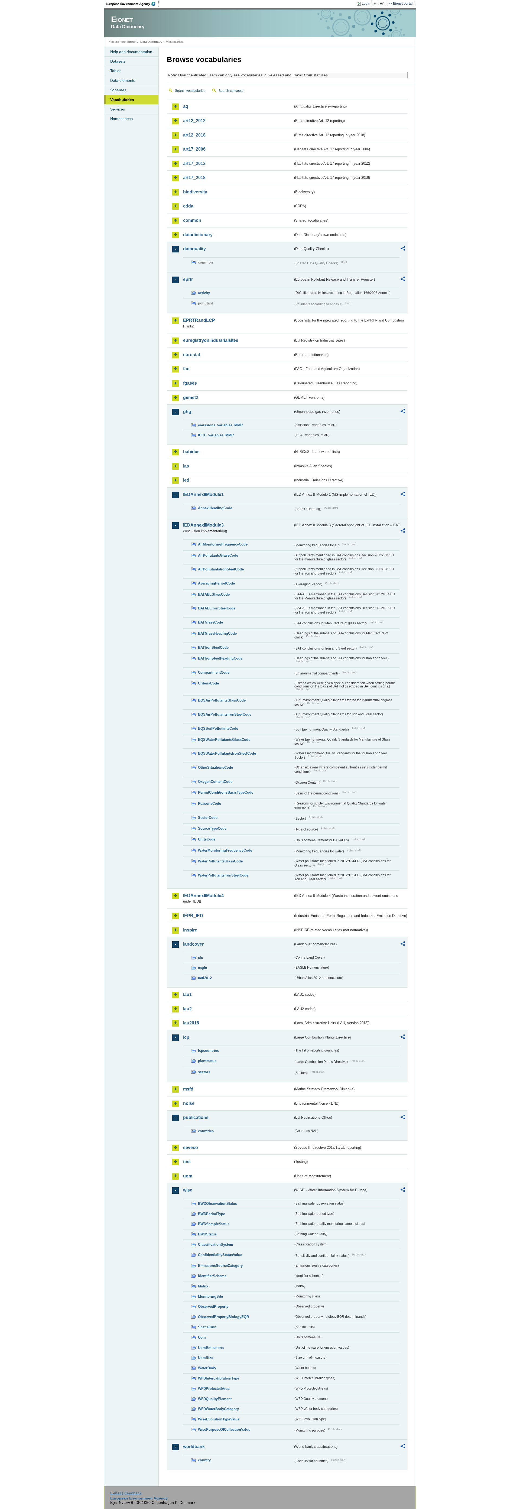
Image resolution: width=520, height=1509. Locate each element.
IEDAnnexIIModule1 (203, 494)
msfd (188, 1089)
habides (191, 451)
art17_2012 (194, 163)
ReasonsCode (209, 803)
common (192, 220)
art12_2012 (194, 120)
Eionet (131, 41)
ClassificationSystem (215, 1244)
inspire (190, 930)
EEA (132, 4)
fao (186, 368)
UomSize (205, 1358)
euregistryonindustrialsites (210, 340)
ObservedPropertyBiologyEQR (223, 1317)
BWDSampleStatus (213, 1224)
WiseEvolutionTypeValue (218, 1419)
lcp (186, 1037)
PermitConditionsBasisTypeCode (225, 792)
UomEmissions (211, 1348)
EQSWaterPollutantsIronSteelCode (227, 753)
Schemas (118, 90)
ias (186, 466)
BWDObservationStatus (217, 1204)
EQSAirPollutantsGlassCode (222, 700)
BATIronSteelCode (213, 647)
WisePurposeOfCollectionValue (224, 1429)
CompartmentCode (213, 672)
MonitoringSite (210, 1296)
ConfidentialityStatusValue (220, 1255)
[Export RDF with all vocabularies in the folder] (403, 249)
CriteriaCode (208, 683)
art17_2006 (194, 149)
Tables (115, 71)
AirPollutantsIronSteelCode (221, 569)
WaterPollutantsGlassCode (220, 861)
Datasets (117, 61)
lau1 (187, 994)
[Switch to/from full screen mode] (383, 4)
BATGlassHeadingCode (217, 633)
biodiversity (195, 192)
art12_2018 (194, 135)
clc (200, 958)
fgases (190, 383)
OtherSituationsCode (215, 767)
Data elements (122, 80)
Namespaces (121, 118)
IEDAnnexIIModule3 (203, 525)
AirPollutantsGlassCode (218, 555)
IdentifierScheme (212, 1276)
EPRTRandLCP (199, 320)
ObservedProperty (213, 1306)
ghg (187, 411)
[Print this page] (376, 4)
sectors (204, 1072)
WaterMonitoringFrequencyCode (225, 850)
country (204, 1460)
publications (196, 1117)
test (187, 1161)
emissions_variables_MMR (220, 425)
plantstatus (207, 1061)
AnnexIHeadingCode (215, 508)
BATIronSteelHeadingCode (220, 658)
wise (187, 1190)
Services (117, 109)
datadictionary (198, 234)
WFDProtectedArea (213, 1389)
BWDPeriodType (211, 1214)
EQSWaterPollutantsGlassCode (224, 740)
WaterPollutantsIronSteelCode (223, 875)
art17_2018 (194, 177)
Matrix (203, 1286)
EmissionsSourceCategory (220, 1266)
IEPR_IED (193, 915)
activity (204, 293)
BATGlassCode (210, 622)
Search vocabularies (190, 90)
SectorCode (207, 818)
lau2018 (191, 1023)
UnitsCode (206, 839)
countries (206, 1131)
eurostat (191, 354)
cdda (188, 206)
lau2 (187, 1009)
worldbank (194, 1446)
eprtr (188, 279)
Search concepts (231, 90)
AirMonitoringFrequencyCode (223, 544)
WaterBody (207, 1368)
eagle (202, 968)
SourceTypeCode (212, 828)
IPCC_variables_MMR (216, 435)
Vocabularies (122, 100)
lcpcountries (208, 1051)
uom (187, 1176)
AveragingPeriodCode (216, 583)
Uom (202, 1337)
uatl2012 (205, 978)
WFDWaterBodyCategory (218, 1409)
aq (185, 106)
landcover (193, 944)
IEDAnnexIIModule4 (203, 895)
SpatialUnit (207, 1327)
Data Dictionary (151, 41)
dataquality (194, 248)
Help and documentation (131, 52)
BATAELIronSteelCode (216, 608)
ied (186, 480)
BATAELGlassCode (214, 594)
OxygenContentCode (215, 782)
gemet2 (190, 397)
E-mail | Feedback (125, 1493)
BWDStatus (207, 1234)
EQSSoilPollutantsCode (218, 728)
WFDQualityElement (215, 1399)
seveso (190, 1147)
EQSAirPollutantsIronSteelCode (224, 714)
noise (188, 1103)
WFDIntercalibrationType (218, 1378)
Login (366, 3)
